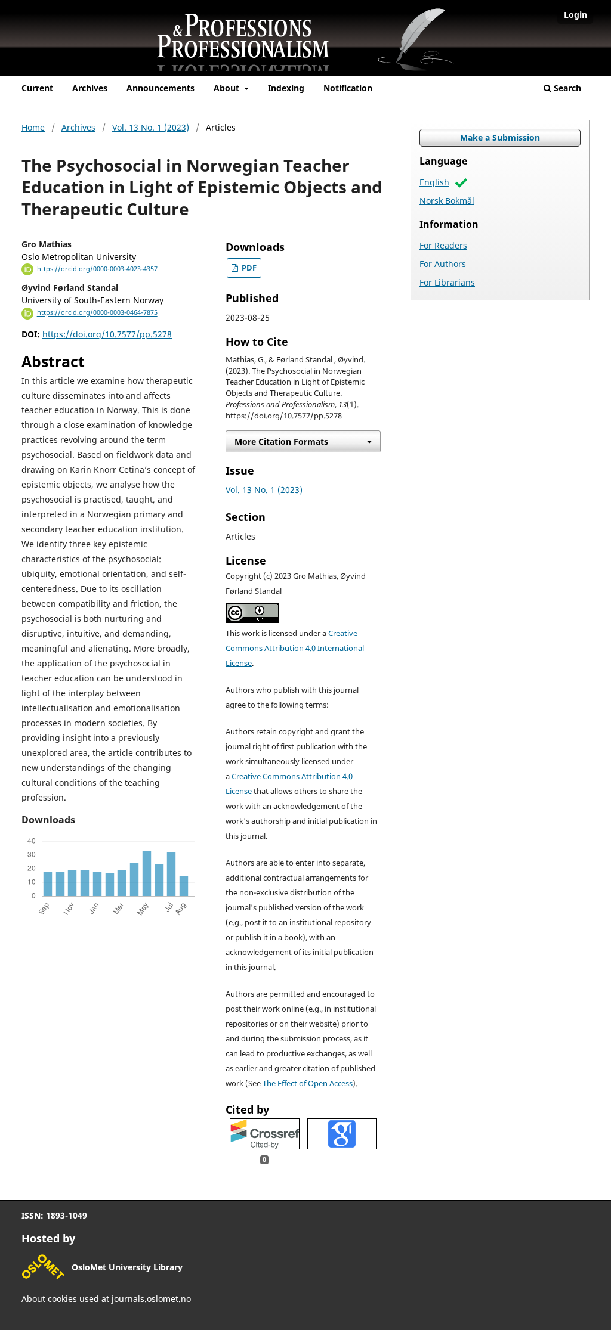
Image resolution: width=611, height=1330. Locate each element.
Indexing (286, 88)
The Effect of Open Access (308, 1083)
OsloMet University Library (127, 1267)
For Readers (443, 245)
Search (566, 88)
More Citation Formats (281, 441)
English (434, 182)
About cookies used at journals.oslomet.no (106, 1298)
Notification (347, 88)
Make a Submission (500, 137)
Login (575, 14)
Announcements (160, 88)
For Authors (442, 263)
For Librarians (447, 282)
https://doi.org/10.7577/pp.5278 (107, 334)
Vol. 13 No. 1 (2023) (150, 127)
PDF (248, 268)
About (228, 88)
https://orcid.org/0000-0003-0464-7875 (97, 313)
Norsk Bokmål (446, 200)
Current (37, 88)
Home (33, 127)
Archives (89, 88)
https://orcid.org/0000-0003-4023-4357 (97, 269)
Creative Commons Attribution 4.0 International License (295, 648)
